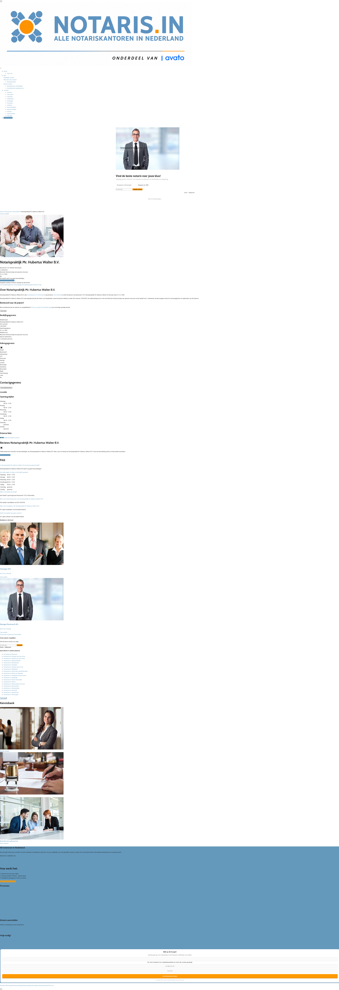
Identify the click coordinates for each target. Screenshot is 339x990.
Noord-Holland (11, 109)
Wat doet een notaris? (10, 80)
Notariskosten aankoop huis (15, 88)
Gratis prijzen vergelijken (7, 280)
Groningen (10, 101)
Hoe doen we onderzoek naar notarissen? (12, 863)
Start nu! (19, 645)
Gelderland (10, 99)
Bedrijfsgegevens (8, 285)
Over (1, 285)
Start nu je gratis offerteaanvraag (41, 307)
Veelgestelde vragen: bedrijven (9, 931)
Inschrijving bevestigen (170, 976)
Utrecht (9, 111)
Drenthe (9, 92)
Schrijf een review (5, 455)
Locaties (6, 90)
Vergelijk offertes (137, 189)
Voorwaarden (27, 985)
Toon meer (3, 698)
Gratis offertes (8, 118)
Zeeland (9, 116)
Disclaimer (35, 985)
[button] (20, 465)
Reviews (36, 285)
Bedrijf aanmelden (5, 929)
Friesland (9, 96)
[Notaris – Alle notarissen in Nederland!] (96, 65)
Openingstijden (28, 285)
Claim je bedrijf (4, 214)
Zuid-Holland (11, 113)
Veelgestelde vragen (6, 940)
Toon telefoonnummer (6, 387)
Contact (2, 946)
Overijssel (10, 103)
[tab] (169, 465)
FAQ (40, 285)
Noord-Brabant (11, 107)
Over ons (9, 73)
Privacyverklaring (18, 985)
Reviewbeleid (43, 985)
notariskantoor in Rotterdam (35, 295)
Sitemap (9, 985)
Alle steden (3, 916)
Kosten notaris (8, 84)
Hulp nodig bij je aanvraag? (8, 944)
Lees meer (3, 311)
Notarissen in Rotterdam (12, 211)
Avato (17, 856)
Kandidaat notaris (9, 77)
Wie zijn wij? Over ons (6, 859)
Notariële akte (11, 82)
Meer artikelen (4, 843)
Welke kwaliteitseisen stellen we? (10, 861)
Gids (5, 75)
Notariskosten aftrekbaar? (15, 86)
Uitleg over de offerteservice (8, 942)
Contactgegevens (19, 285)
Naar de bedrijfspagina (154, 199)
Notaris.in (3, 985)
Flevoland (10, 94)
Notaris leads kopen (6, 927)
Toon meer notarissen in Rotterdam (10, 634)
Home (5, 71)
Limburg (9, 105)
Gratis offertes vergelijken (8, 881)
